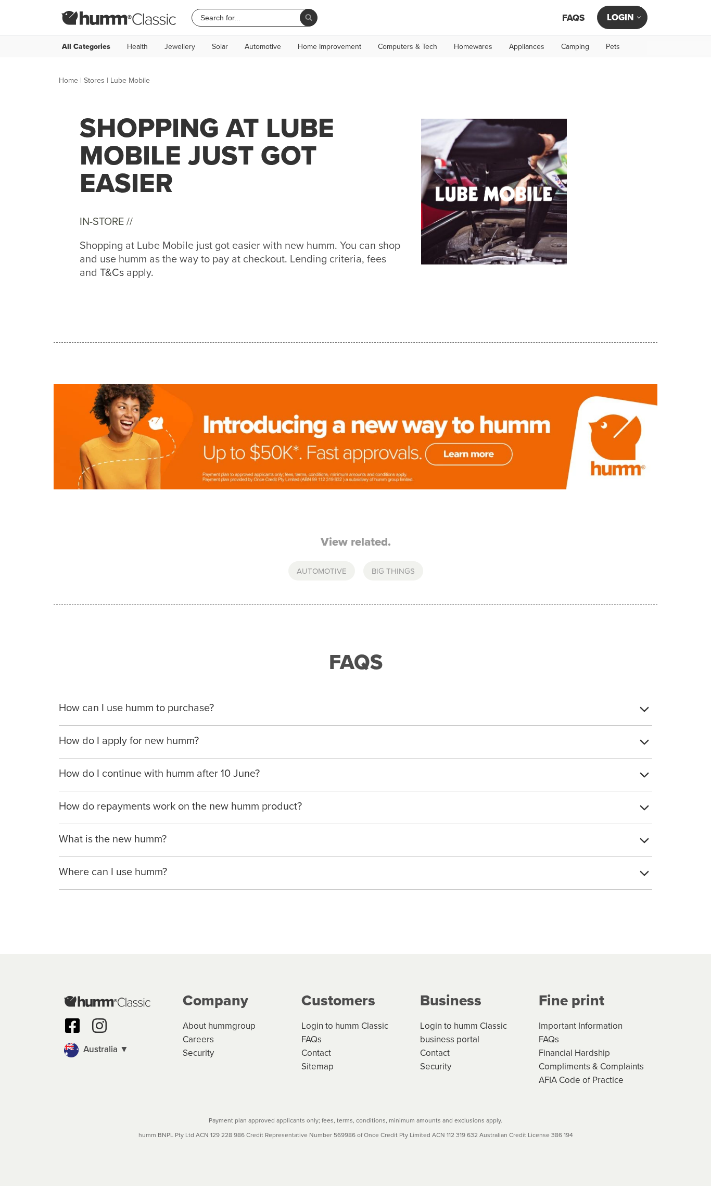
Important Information (581, 1025)
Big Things (393, 570)
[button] (118, 1050)
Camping (575, 46)
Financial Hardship (574, 1052)
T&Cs (112, 272)
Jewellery (179, 46)
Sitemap (317, 1066)
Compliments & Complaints (591, 1066)
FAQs (573, 17)
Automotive (263, 46)
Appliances (526, 46)
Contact (316, 1052)
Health (137, 46)
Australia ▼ (105, 1049)
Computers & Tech (407, 46)
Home (68, 80)
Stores (94, 80)
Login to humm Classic (344, 1025)
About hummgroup (219, 1025)
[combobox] (250, 18)
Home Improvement (329, 46)
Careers (198, 1039)
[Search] (309, 18)
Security (198, 1052)
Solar (220, 46)
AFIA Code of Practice (581, 1080)
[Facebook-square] (72, 1025)
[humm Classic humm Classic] (118, 17)
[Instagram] (99, 1025)
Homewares (473, 46)
